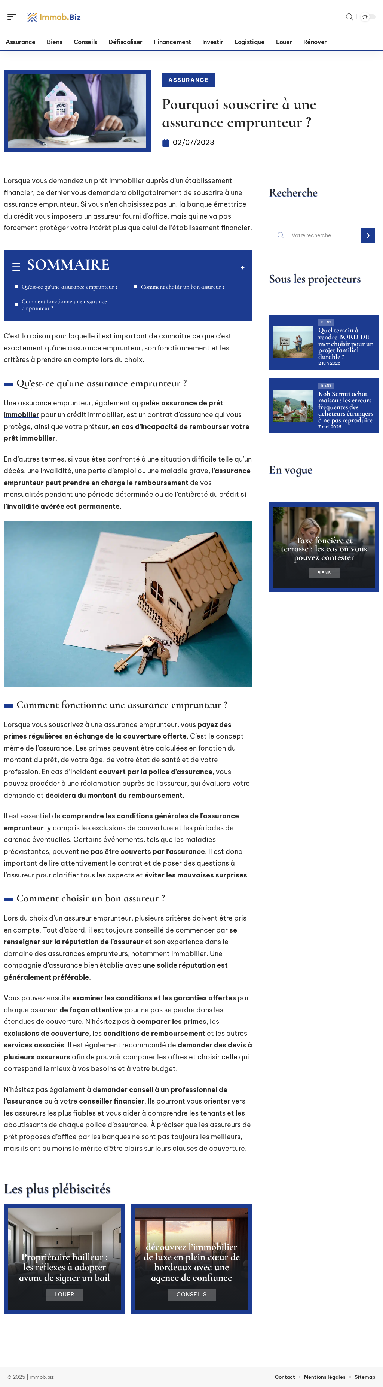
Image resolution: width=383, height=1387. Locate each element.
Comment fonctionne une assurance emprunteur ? (64, 305)
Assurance (188, 79)
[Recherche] (349, 17)
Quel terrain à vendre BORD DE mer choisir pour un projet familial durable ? (346, 343)
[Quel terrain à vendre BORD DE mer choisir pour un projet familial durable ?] (293, 342)
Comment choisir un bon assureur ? (182, 287)
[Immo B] (54, 17)
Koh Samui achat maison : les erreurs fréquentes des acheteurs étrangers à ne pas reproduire (345, 407)
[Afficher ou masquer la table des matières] (177, 267)
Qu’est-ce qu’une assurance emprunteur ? (69, 287)
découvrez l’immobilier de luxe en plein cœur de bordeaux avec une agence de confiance (192, 1262)
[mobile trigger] (13, 17)
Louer (64, 1295)
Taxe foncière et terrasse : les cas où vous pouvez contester (324, 549)
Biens (326, 322)
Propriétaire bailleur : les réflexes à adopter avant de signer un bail (64, 1267)
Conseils (192, 1295)
